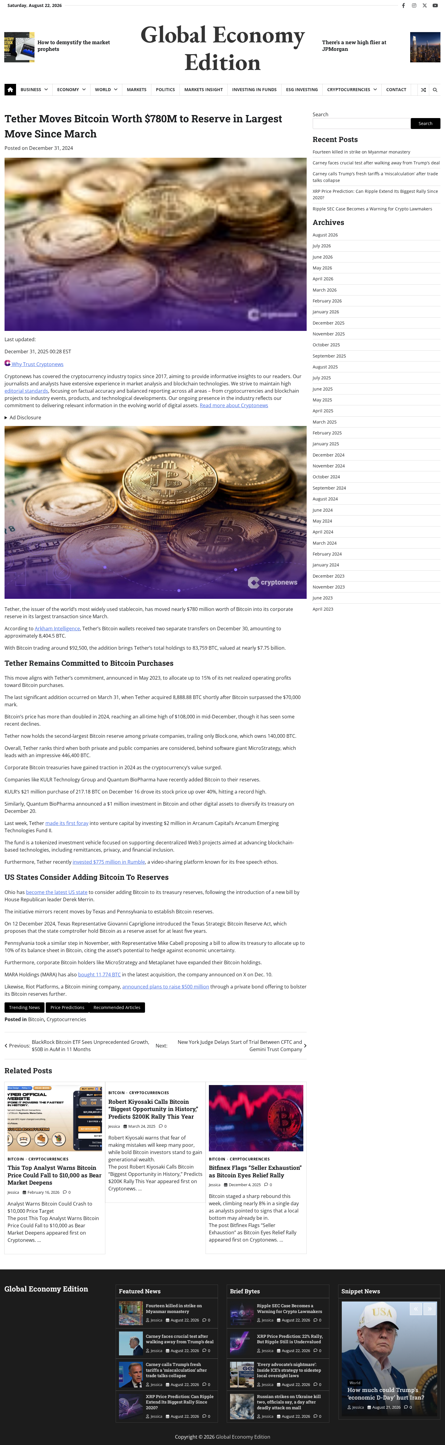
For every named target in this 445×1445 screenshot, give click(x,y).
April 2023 (323, 609)
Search (320, 114)
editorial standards (26, 391)
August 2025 (325, 367)
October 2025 (326, 345)
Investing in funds (254, 89)
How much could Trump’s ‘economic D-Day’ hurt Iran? (386, 1393)
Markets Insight (203, 89)
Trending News (24, 1007)
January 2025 (326, 444)
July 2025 (322, 378)
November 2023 (329, 587)
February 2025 (327, 433)
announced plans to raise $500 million (165, 986)
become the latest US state (56, 892)
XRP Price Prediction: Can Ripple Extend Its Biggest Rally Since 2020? (180, 1402)
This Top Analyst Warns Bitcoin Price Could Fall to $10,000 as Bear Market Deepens (54, 1175)
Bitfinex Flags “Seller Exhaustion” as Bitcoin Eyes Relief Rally (255, 1171)
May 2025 (322, 400)
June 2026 (323, 257)
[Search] (434, 90)
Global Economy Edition (222, 47)
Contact (396, 89)
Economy (68, 89)
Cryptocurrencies (348, 89)
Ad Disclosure (25, 417)
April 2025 (323, 411)
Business (31, 89)
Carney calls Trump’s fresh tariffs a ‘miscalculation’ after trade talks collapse (176, 1369)
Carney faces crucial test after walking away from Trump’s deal (376, 163)
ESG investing (302, 89)
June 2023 (323, 598)
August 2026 (325, 235)
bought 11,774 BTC (99, 974)
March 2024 (325, 543)
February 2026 (327, 301)
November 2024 (329, 466)
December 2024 (328, 455)
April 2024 (323, 532)
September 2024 (329, 488)
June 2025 (323, 389)
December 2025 (328, 323)
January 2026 (326, 312)
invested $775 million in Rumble (109, 862)
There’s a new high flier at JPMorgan (354, 45)
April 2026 (323, 279)
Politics (165, 89)
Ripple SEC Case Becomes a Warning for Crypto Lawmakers (372, 209)
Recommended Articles (117, 1007)
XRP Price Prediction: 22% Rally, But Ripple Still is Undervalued (290, 1339)
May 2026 (322, 268)
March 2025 (325, 422)
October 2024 (326, 477)
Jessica (13, 1192)
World (103, 89)
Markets (137, 89)
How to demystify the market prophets (74, 45)
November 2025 (329, 334)
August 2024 (325, 499)
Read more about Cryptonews (234, 405)
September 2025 (329, 356)
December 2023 (328, 576)
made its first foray (66, 823)
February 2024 (327, 554)
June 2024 (323, 510)
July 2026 (322, 246)
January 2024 (326, 565)
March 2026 (325, 290)
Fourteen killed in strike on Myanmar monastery (361, 152)
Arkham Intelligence (57, 628)
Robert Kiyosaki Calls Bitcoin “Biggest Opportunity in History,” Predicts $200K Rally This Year (153, 1109)
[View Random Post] (423, 90)
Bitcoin (36, 1019)
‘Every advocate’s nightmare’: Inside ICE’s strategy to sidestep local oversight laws (289, 1369)
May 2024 (322, 521)
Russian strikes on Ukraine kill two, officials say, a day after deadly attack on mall (289, 1402)
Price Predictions (67, 1007)
